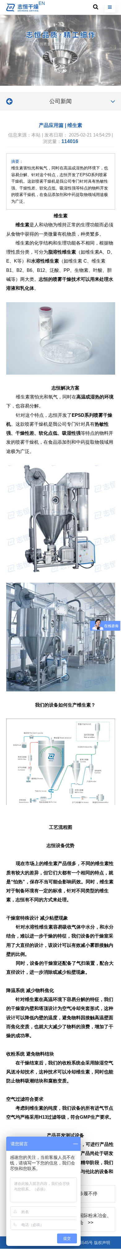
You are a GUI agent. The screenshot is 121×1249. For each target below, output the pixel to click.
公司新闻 (60, 101)
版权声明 (102, 1242)
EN (41, 3)
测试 (70, 1135)
